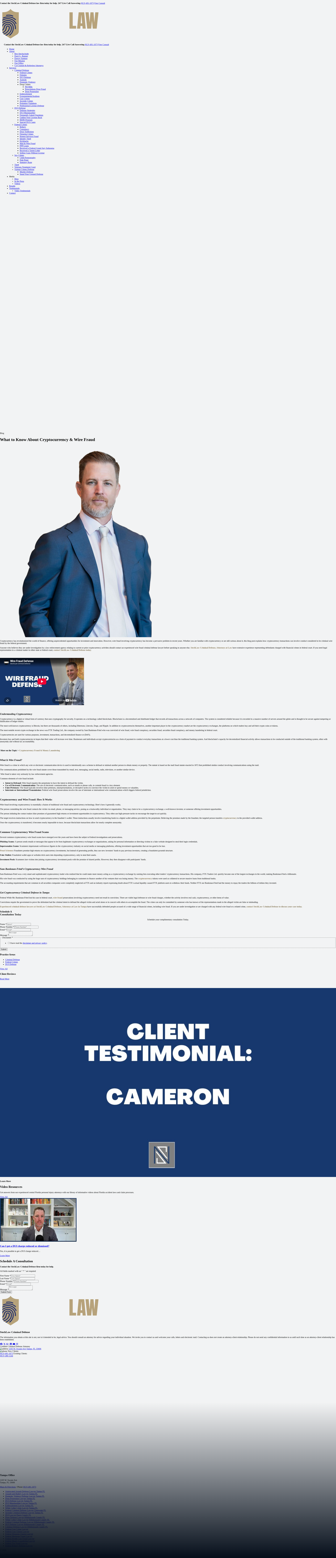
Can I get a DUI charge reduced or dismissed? (24, 1246)
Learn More (5, 1256)
